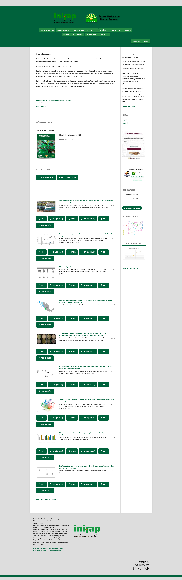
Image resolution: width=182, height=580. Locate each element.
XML (42, 219)
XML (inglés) (57, 219)
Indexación (91, 34)
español (125, 123)
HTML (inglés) (89, 219)
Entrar (66, 34)
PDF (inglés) (46, 225)
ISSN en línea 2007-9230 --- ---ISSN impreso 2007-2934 (53, 100)
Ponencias (104, 34)
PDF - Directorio (66, 177)
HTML (73, 219)
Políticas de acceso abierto (84, 30)
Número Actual (47, 30)
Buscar (128, 30)
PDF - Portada (44, 177)
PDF (104, 219)
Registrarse (78, 34)
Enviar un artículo (132, 208)
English (124, 120)
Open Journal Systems (130, 268)
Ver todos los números (46, 499)
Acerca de (115, 30)
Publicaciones (63, 30)
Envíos (103, 30)
